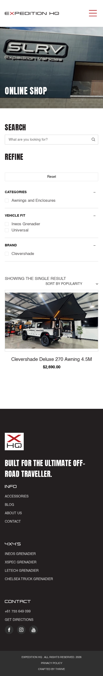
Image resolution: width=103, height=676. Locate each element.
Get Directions (19, 620)
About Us (13, 513)
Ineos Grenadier (20, 554)
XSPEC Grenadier (20, 562)
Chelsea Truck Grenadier (29, 579)
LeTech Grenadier (22, 570)
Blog (9, 505)
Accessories (17, 496)
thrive (60, 669)
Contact (13, 521)
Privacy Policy (51, 663)
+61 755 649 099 (18, 611)
